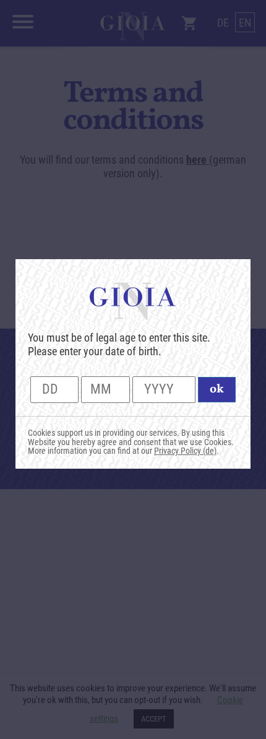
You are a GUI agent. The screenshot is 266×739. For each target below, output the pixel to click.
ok (217, 389)
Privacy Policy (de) (185, 451)
